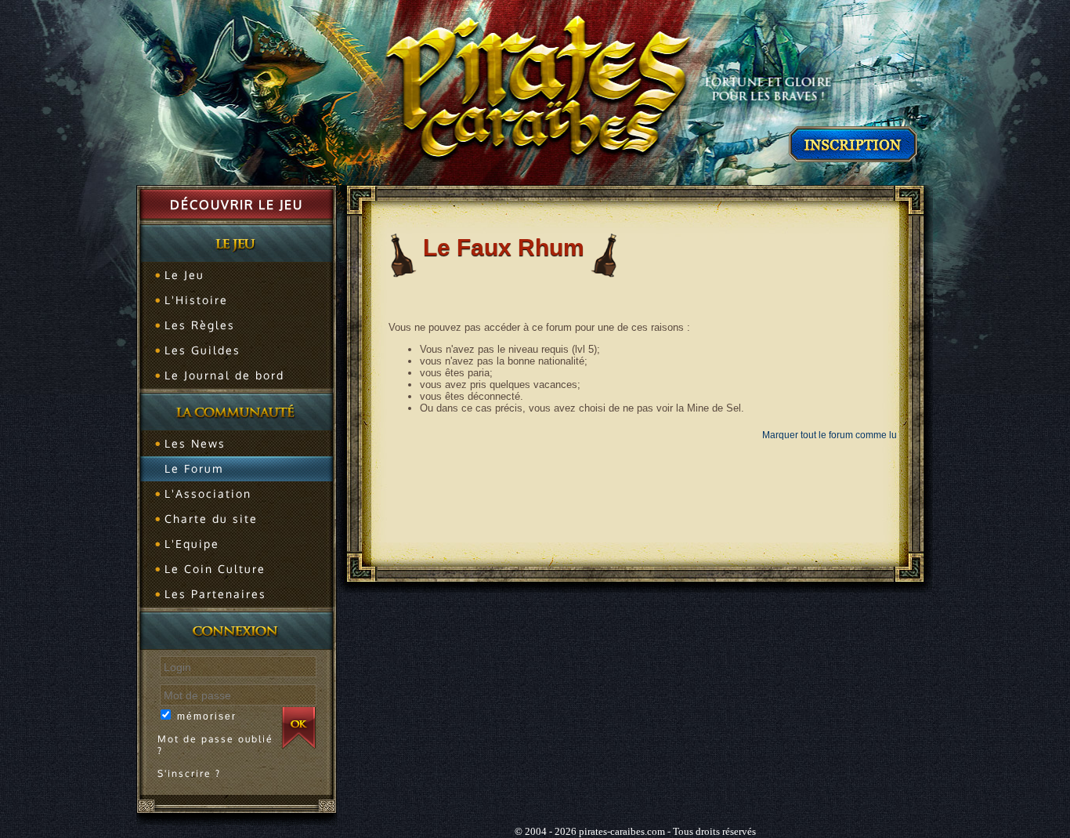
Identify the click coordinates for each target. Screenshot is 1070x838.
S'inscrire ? (189, 773)
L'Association (207, 493)
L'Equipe (191, 543)
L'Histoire (196, 300)
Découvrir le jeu (236, 204)
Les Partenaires (215, 593)
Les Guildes (202, 350)
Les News (195, 443)
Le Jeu (184, 274)
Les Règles (199, 325)
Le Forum (193, 468)
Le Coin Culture (215, 568)
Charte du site (211, 518)
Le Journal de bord (224, 375)
